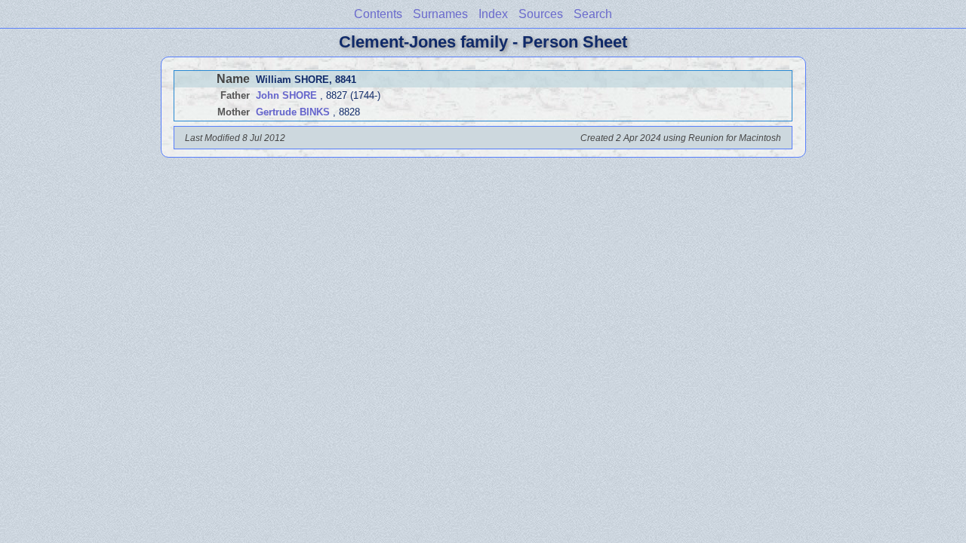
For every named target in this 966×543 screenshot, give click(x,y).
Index (493, 14)
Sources (540, 14)
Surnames (440, 14)
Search (593, 14)
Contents (378, 14)
